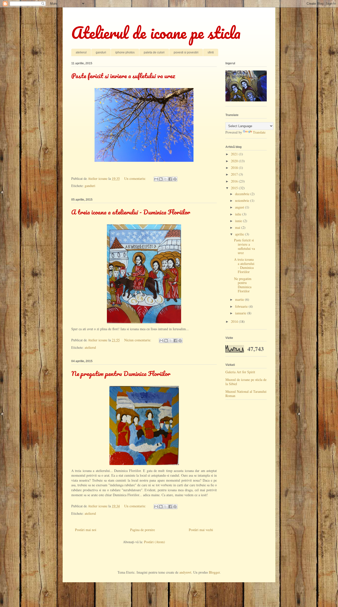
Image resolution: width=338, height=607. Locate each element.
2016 (235, 181)
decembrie (242, 193)
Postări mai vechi (201, 529)
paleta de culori (154, 52)
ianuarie (241, 313)
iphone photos (125, 52)
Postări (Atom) (154, 541)
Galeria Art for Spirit (240, 372)
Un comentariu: (135, 178)
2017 (235, 174)
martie (240, 299)
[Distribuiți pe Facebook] (170, 179)
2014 (235, 321)
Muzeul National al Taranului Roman (245, 393)
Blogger (214, 572)
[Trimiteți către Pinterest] (174, 179)
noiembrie (242, 200)
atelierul (81, 52)
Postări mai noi (85, 529)
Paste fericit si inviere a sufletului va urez (123, 75)
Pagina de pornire (142, 529)
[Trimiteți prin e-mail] (156, 179)
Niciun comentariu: (138, 340)
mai (238, 227)
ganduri (101, 52)
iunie (239, 220)
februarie (242, 306)
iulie (238, 214)
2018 (235, 167)
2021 (235, 154)
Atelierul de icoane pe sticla (156, 33)
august (240, 207)
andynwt (185, 572)
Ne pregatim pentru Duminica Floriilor (120, 373)
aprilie (240, 234)
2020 (235, 161)
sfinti (211, 52)
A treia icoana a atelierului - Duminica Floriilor (130, 212)
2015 (235, 188)
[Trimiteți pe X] (165, 179)
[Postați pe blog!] (160, 179)
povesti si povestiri (186, 52)
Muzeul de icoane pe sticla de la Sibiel (245, 381)
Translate (259, 132)
